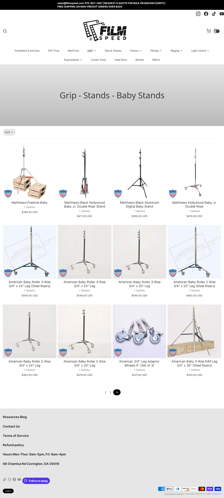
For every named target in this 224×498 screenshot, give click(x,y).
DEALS (156, 59)
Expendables (71, 59)
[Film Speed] (105, 31)
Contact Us (11, 426)
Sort (7, 132)
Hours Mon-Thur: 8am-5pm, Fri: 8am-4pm (34, 454)
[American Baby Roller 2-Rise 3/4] (194, 252)
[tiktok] (214, 14)
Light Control (198, 50)
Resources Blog (15, 417)
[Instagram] (9, 481)
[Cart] (207, 31)
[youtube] (222, 14)
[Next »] (117, 392)
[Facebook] (14, 481)
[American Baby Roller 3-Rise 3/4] (30, 252)
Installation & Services (27, 50)
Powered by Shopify (174, 493)
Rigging (175, 50)
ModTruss (73, 50)
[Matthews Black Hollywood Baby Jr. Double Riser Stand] (84, 172)
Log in (8, 491)
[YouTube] (19, 481)
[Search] (5, 31)
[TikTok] (4, 481)
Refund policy (13, 445)
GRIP (90, 50)
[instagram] (198, 14)
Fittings (154, 50)
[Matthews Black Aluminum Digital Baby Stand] (139, 172)
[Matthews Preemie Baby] (30, 172)
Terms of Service (16, 436)
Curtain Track (98, 59)
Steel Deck (121, 59)
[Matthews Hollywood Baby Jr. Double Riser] (194, 172)
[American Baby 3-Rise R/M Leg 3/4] (194, 331)
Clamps (134, 50)
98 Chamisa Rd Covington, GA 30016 (31, 464)
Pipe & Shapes (113, 50)
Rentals (139, 59)
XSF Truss (53, 50)
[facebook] (206, 14)
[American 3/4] (139, 331)
